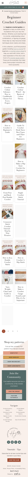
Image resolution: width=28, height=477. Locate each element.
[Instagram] (12, 442)
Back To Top (13, 471)
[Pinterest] (15, 442)
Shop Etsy (14, 353)
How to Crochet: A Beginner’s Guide (7, 129)
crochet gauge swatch (17, 58)
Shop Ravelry (14, 357)
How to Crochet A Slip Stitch (20, 260)
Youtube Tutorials (14, 396)
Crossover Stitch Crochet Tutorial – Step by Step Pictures (8, 229)
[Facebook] (8, 442)
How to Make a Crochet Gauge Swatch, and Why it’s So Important (20, 294)
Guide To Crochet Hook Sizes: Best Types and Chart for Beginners (20, 132)
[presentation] (7, 77)
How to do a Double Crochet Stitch (7, 261)
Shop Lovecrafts (14, 366)
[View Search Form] (26, 3)
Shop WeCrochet (14, 361)
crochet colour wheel (17, 51)
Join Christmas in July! (13, 7)
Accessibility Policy (20, 468)
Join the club (14, 460)
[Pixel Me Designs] (17, 474)
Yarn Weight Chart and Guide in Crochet (7, 291)
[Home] (2, 11)
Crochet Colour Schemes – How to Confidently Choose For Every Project (7, 95)
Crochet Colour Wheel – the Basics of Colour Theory (20, 93)
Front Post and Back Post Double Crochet (7, 196)
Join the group (14, 391)
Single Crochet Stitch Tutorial (20, 196)
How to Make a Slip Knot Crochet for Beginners (20, 166)
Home (4, 468)
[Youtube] (19, 442)
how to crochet (18, 49)
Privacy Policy (11, 468)
